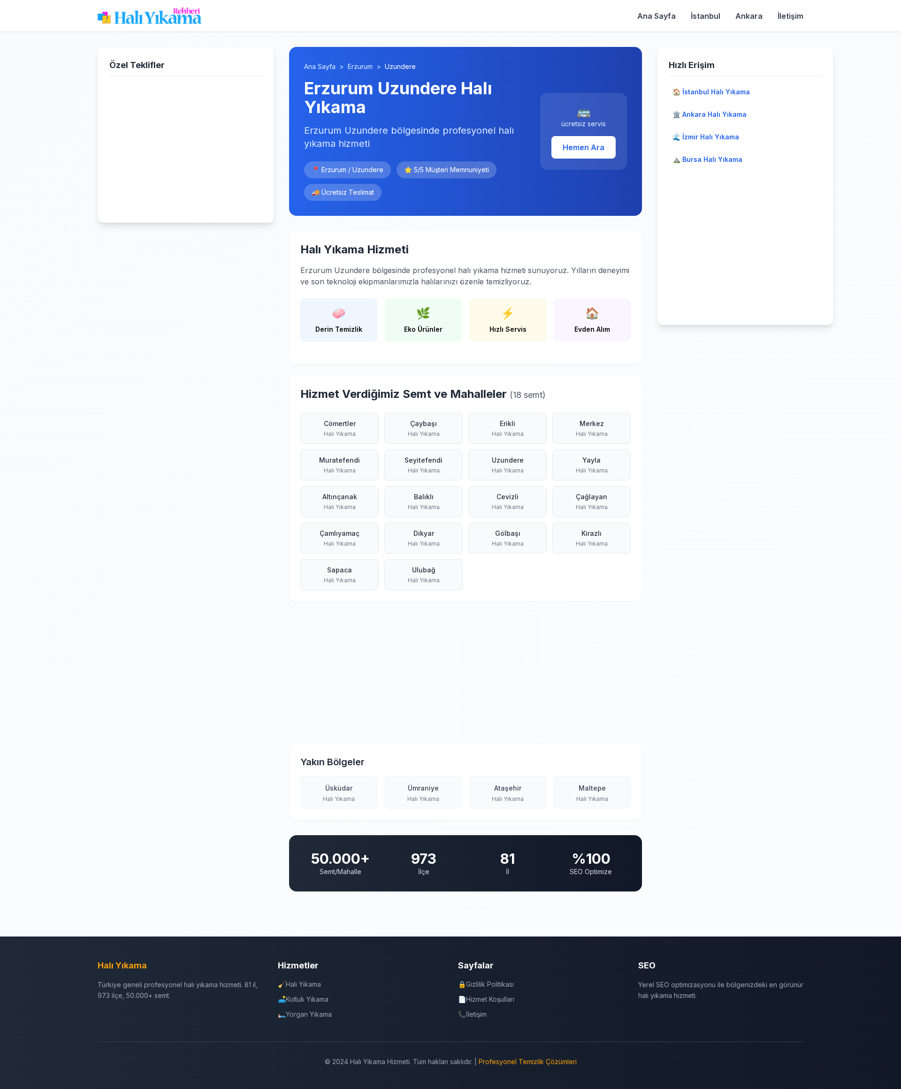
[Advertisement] (185, 147)
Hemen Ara (583, 147)
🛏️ (305, 1014)
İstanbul (705, 16)
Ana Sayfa (656, 16)
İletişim (790, 16)
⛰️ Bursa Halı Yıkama (707, 159)
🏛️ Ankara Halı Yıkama (709, 114)
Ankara (749, 16)
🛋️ (303, 999)
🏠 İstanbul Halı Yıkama (711, 92)
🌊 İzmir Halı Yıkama (705, 137)
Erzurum (360, 66)
